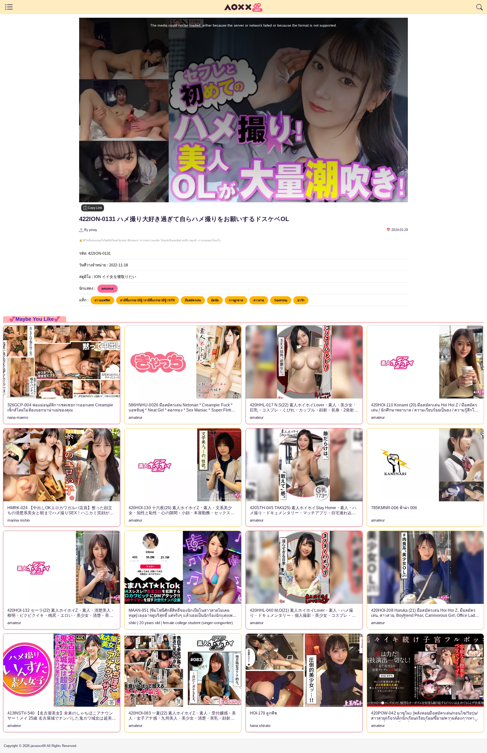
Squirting (280, 300)
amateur (107, 288)
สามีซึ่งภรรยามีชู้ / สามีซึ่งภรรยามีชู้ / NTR (147, 300)
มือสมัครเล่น (193, 300)
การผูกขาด (236, 300)
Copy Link (94, 208)
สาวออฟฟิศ (102, 300)
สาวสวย (258, 300)
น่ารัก (300, 300)
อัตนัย (215, 300)
